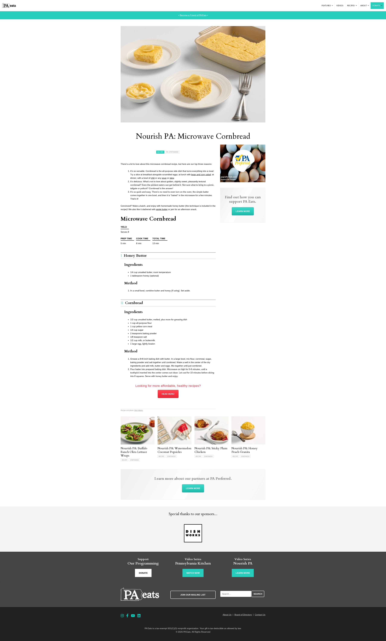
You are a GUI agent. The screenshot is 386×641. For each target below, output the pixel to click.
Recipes (351, 5)
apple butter (162, 209)
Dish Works (138, 410)
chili (153, 178)
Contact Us (260, 614)
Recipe (160, 152)
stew (172, 178)
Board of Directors (243, 614)
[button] (332, 5)
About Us (227, 614)
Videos (339, 5)
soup (164, 178)
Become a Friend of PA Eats (193, 15)
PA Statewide (172, 152)
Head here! (168, 394)
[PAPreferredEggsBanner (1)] (242, 181)
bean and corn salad (201, 174)
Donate (376, 5)
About (363, 5)
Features (326, 5)
